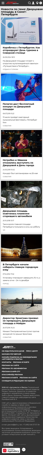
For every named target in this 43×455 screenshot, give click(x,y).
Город (6, 283)
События (7, 125)
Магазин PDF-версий (11, 354)
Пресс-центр (32, 351)
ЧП (4, 230)
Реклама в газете (21, 362)
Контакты (6, 362)
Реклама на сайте (10, 365)
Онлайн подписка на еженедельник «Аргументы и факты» (19, 358)
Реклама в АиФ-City (11, 371)
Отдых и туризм (10, 69)
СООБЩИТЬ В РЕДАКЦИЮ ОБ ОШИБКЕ (18, 381)
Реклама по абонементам (14, 368)
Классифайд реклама (12, 375)
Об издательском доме (13, 351)
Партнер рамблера (21, 444)
